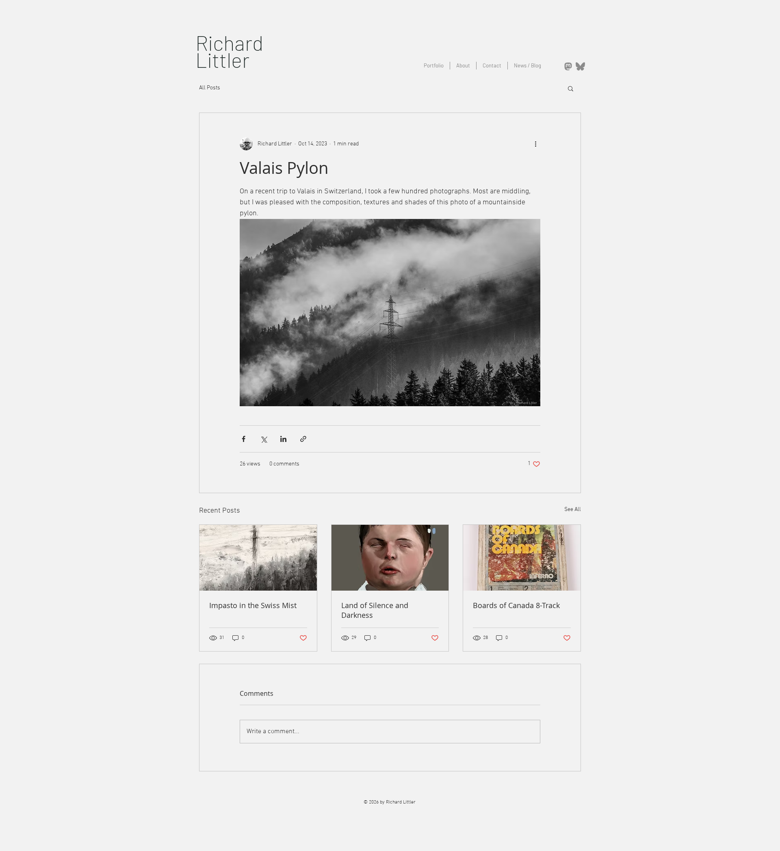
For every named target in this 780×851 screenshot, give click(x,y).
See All (572, 509)
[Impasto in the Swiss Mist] (258, 558)
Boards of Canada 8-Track (516, 605)
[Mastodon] (568, 66)
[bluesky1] (580, 66)
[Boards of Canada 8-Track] (522, 558)
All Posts (209, 87)
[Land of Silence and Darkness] (390, 558)
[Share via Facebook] (243, 439)
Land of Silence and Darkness (374, 610)
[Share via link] (303, 439)
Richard (229, 42)
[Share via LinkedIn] (283, 439)
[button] (570, 88)
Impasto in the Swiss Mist (253, 605)
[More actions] (535, 144)
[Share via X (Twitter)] (263, 439)
